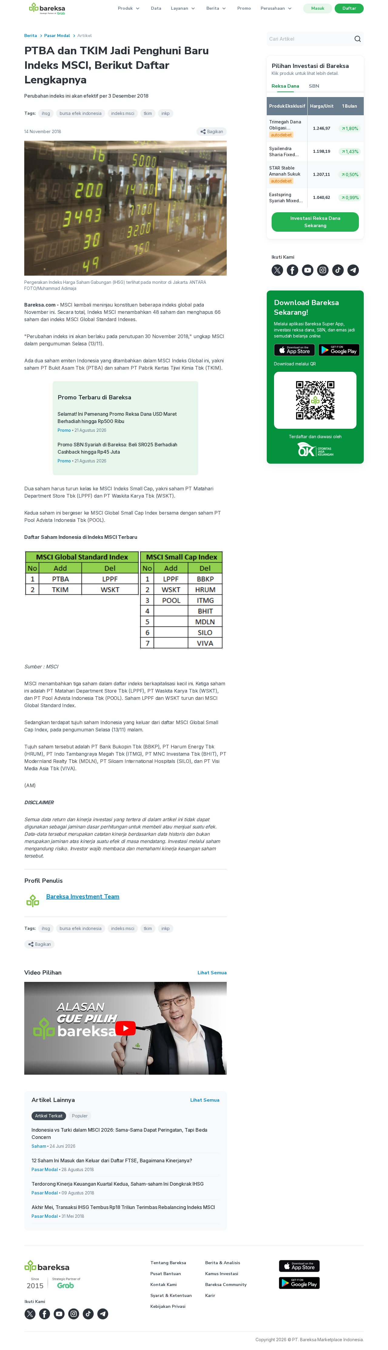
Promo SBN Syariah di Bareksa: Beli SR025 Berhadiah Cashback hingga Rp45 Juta (117, 448)
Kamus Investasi (221, 1274)
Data (156, 8)
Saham (39, 1146)
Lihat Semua (212, 972)
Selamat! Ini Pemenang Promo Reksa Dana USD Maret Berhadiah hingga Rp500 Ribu (117, 417)
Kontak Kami (163, 1285)
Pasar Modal (57, 36)
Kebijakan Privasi (168, 1306)
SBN (314, 86)
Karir (210, 1295)
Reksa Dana (285, 86)
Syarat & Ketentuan (171, 1295)
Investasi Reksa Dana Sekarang (315, 222)
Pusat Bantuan (165, 1274)
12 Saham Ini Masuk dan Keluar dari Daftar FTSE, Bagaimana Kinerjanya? (112, 1160)
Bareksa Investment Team (82, 896)
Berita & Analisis (222, 1263)
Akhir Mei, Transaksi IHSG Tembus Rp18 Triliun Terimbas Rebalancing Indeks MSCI (123, 1207)
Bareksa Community (225, 1285)
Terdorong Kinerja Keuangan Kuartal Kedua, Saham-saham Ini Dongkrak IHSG (118, 1184)
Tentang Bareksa (168, 1263)
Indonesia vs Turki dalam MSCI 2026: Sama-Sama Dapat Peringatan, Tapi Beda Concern (119, 1133)
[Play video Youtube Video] (125, 1028)
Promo (244, 8)
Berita (30, 36)
